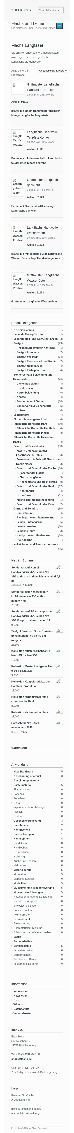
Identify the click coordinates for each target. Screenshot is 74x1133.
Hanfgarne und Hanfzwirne (33, 535)
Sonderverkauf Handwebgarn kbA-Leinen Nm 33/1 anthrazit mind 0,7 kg (29, 596)
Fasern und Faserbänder (28, 446)
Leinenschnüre (26, 530)
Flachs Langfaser (30, 477)
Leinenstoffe (21, 414)
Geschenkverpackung (27, 820)
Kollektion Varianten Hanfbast (30, 712)
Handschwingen (23, 834)
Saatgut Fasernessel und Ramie (36, 361)
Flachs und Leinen (28, 23)
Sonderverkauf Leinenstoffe (34, 405)
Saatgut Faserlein (27, 356)
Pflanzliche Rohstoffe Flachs (31, 432)
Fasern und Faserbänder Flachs (36, 468)
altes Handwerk (23, 771)
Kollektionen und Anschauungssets (35, 544)
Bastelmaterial (22, 784)
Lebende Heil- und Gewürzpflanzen (35, 338)
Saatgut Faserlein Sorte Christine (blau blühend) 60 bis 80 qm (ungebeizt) (32, 636)
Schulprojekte (22, 945)
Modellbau (20, 883)
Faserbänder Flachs (32, 472)
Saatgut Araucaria (28, 352)
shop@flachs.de (21, 1058)
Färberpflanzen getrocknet (30, 419)
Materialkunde (22, 869)
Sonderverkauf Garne (30, 401)
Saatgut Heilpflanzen (30, 365)
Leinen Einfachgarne (29, 521)
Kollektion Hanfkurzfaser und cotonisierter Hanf (29, 699)
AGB (16, 999)
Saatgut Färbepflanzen (31, 370)
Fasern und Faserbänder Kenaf (36, 504)
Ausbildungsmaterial (26, 780)
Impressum (20, 991)
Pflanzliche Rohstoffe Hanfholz (36, 428)
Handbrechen (21, 825)
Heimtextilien (25, 388)
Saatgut (18, 343)
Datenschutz (21, 1008)
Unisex (21, 410)
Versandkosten (22, 1013)
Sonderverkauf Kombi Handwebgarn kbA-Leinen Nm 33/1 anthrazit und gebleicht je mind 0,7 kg (35, 574)
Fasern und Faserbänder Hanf (35, 486)
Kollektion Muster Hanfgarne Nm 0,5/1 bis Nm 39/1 (31, 668)
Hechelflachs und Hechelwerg (38, 481)
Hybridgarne (24, 539)
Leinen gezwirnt (27, 526)
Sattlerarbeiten (22, 941)
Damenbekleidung (28, 383)
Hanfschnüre (25, 513)
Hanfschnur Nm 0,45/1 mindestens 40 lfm (25, 725)
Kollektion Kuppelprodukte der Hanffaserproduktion (30, 684)
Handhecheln (21, 829)
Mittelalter (19, 874)
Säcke (17, 936)
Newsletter (20, 995)
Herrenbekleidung (28, 392)
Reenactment (21, 919)
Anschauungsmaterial (27, 776)
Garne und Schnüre (25, 508)
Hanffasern (26, 495)
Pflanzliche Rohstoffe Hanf (30, 423)
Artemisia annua (23, 329)
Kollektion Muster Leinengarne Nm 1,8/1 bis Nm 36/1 (30, 653)
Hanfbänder (27, 490)
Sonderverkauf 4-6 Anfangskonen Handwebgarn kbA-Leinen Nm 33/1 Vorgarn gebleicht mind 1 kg (32, 616)
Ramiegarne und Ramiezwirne (35, 517)
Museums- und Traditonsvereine (33, 887)
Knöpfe (21, 396)
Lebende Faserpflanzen (28, 334)
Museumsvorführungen (28, 892)
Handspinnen (21, 838)
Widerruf (18, 1004)
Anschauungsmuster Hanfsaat (36, 347)
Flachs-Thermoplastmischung (35, 499)
